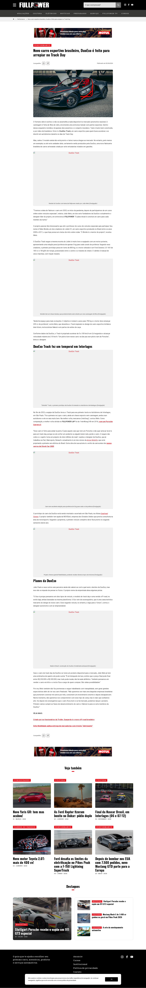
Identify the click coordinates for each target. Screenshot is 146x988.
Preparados (80, 13)
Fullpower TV (110, 13)
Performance (21, 19)
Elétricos (51, 13)
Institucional (80, 964)
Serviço (94, 13)
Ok (111, 979)
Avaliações (23, 13)
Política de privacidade (85, 968)
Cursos (125, 13)
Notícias (65, 13)
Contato (77, 972)
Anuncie (78, 956)
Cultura (37, 13)
